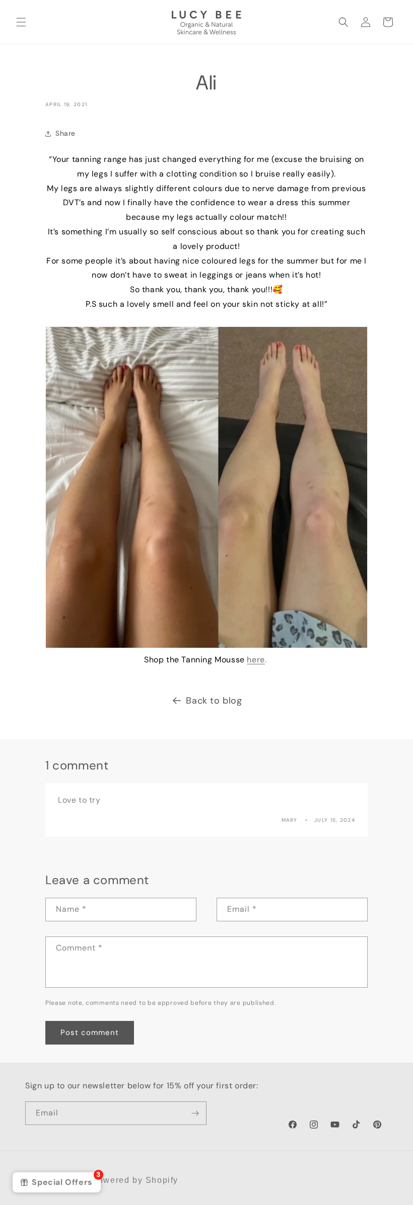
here (255, 659)
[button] (21, 22)
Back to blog (214, 701)
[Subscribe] (195, 1113)
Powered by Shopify (135, 1180)
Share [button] (65, 133)
